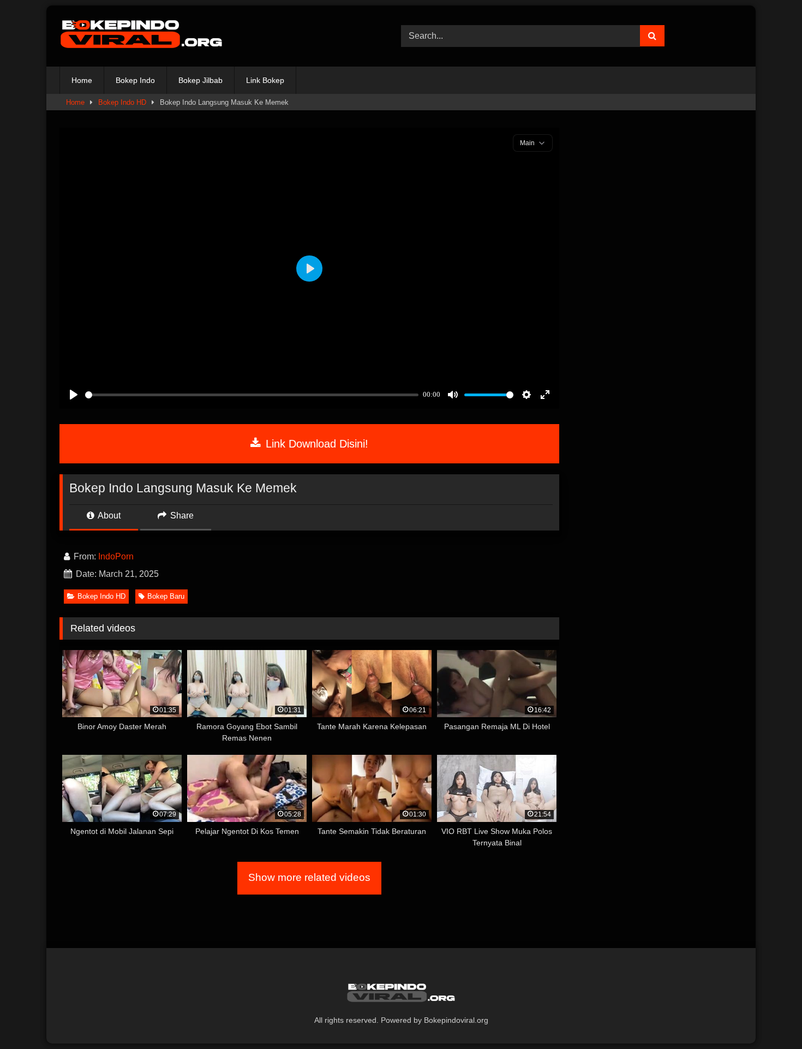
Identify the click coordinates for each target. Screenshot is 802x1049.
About (108, 515)
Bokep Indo (135, 80)
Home (81, 80)
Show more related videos (309, 877)
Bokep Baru (165, 596)
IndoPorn (116, 556)
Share (181, 515)
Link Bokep (265, 80)
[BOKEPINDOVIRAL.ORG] (141, 36)
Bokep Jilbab (200, 80)
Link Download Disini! (315, 444)
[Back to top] (768, 1016)
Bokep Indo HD (122, 102)
